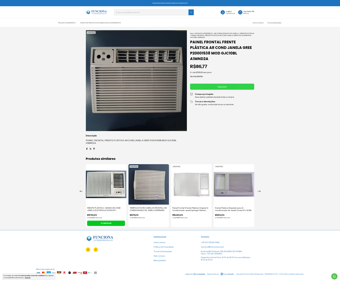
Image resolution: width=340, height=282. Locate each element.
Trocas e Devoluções (163, 251)
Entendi (27, 278)
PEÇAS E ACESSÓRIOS (66, 23)
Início (192, 33)
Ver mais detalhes (196, 76)
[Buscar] (191, 12)
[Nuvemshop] (195, 275)
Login (228, 11)
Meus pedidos (160, 260)
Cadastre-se (230, 13)
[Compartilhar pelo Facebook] (87, 148)
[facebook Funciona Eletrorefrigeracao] (96, 249)
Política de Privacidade (164, 247)
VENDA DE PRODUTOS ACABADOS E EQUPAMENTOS (100, 23)
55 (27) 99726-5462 (211, 242)
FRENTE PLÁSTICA (247, 33)
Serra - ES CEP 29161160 (211, 253)
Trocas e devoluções (274, 23)
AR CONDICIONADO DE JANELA (226, 33)
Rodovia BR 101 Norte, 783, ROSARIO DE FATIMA (221, 251)
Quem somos (159, 242)
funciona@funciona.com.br (212, 247)
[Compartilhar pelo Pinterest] (94, 148)
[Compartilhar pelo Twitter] (90, 148)
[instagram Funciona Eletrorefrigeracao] (88, 249)
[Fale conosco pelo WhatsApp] (334, 276)
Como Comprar (258, 23)
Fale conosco (159, 256)
